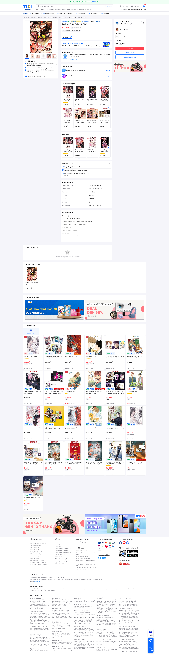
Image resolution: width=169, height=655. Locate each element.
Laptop (88, 623)
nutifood (95, 589)
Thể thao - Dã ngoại (104, 602)
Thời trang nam (56, 608)
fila (49, 590)
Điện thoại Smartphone (36, 628)
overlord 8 (90, 9)
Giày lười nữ (65, 626)
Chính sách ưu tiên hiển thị (83, 558)
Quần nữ (63, 600)
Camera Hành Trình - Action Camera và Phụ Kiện (128, 631)
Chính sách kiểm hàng (35, 554)
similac (126, 589)
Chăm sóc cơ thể (37, 638)
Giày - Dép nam (57, 631)
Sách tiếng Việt (100, 649)
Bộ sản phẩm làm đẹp (39, 645)
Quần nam (62, 610)
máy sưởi (121, 641)
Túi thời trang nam (57, 646)
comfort (131, 589)
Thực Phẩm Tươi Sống (36, 611)
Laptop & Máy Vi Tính (108, 608)
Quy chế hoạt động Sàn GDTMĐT (84, 542)
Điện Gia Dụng (34, 649)
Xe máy (101, 643)
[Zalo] (127, 542)
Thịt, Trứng (38, 613)
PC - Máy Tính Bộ (81, 623)
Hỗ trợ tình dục (42, 644)
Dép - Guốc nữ (63, 624)
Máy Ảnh (132, 636)
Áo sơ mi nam (62, 612)
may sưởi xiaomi (126, 645)
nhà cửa (64, 9)
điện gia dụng (40, 9)
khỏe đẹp (58, 9)
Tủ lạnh (123, 601)
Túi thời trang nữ (57, 640)
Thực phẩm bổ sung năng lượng (129, 621)
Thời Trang (110, 600)
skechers (81, 589)
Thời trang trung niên (60, 605)
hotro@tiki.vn (43, 562)
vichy (46, 590)
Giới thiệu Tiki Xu (59, 556)
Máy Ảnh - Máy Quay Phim (127, 626)
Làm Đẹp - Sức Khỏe (36, 634)
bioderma (70, 589)
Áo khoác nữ (64, 601)
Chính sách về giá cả (81, 550)
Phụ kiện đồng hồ (81, 614)
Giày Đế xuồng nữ (62, 628)
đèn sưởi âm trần (126, 651)
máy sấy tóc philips (130, 643)
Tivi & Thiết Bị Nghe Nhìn (105, 610)
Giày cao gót (55, 624)
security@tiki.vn (42, 564)
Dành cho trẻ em (37, 620)
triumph (90, 589)
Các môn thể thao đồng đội (129, 617)
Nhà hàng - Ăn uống (105, 633)
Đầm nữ (58, 600)
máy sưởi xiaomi (130, 647)
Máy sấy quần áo (126, 605)
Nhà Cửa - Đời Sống (80, 626)
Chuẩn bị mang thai (38, 608)
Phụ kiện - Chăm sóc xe (102, 641)
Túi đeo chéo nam (61, 648)
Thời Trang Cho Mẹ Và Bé (36, 600)
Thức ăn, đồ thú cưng (38, 621)
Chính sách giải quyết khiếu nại (63, 552)
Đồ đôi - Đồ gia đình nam (63, 614)
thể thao (73, 9)
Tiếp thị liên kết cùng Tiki (61, 559)
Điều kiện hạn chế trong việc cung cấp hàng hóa (86, 553)
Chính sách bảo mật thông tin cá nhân (64, 550)
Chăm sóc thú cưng (79, 641)
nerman (104, 589)
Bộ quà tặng (82, 648)
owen (56, 589)
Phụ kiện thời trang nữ (79, 606)
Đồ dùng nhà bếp (34, 650)
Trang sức (76, 612)
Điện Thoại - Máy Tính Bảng (38, 626)
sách (68, 9)
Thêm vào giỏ (129, 53)
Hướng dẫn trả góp (34, 558)
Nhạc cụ (86, 635)
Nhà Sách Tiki (100, 647)
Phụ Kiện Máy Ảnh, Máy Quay (126, 628)
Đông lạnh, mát (40, 616)
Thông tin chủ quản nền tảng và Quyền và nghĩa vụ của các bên (86, 568)
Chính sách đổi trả (34, 556)
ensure (61, 589)
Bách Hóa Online (79, 639)
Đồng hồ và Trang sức (81, 610)
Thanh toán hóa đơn (101, 631)
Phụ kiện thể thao (128, 613)
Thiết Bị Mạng (83, 621)
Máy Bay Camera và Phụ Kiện (128, 636)
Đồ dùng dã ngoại (128, 612)
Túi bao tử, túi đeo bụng (66, 650)
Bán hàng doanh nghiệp (61, 561)
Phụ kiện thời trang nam (83, 607)
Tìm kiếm (109, 6)
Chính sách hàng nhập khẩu (37, 560)
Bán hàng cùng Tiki (81, 544)
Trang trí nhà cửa (78, 628)
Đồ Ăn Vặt (79, 645)
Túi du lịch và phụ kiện (83, 600)
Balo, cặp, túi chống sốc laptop (84, 600)
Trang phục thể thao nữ (124, 610)
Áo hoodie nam (59, 613)
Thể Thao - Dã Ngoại (125, 608)
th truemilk (47, 589)
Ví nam (54, 648)
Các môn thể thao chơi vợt (128, 618)
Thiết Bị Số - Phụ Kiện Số (103, 615)
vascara (32, 589)
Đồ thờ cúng (80, 635)
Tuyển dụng (58, 546)
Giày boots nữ (58, 626)
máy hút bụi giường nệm (128, 648)
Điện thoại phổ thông (38, 629)
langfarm (37, 590)
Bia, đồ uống (35, 619)
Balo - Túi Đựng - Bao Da (128, 632)
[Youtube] (124, 542)
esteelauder (41, 589)
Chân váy (62, 602)
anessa (113, 589)
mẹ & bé (51, 9)
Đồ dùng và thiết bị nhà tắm (85, 632)
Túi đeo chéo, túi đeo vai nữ (59, 642)
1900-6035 (37, 542)
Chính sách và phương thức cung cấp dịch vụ (85, 561)
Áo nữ (53, 600)
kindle (99, 589)
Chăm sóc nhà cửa (39, 623)
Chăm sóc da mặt (34, 636)
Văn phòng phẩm (109, 649)
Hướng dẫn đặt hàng (35, 549)
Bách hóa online (104, 607)
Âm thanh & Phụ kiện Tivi (125, 600)
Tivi (122, 604)
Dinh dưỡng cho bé (38, 604)
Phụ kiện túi (68, 643)
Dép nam (60, 634)
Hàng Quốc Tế (100, 598)
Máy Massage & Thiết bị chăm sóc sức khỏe (40, 639)
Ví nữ (68, 642)
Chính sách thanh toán (82, 556)
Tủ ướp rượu (135, 605)
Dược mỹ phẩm (44, 645)
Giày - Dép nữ (56, 622)
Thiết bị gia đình (44, 650)
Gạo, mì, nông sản (38, 617)
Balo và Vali (78, 598)
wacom (109, 589)
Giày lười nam (55, 633)
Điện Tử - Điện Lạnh (125, 598)
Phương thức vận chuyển (36, 551)
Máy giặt (123, 602)
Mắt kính (88, 606)
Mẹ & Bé (106, 605)
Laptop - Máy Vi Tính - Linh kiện (84, 617)
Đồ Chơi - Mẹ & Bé (35, 598)
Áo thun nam (55, 610)
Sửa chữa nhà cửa (81, 629)
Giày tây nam (63, 633)
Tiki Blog (57, 544)
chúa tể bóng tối (81, 9)
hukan (42, 590)
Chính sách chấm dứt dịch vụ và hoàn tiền (85, 564)
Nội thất (82, 631)
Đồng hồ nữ (83, 612)
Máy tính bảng (36, 631)
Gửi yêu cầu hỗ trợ (34, 547)
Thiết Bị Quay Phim (127, 635)
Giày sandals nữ (61, 625)
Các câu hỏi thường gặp (36, 545)
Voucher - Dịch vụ (101, 629)
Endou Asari (98, 21)
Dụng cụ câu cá (126, 616)
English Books (105, 650)
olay (122, 589)
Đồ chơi (46, 600)
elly (74, 589)
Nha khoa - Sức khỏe (106, 635)
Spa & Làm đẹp (107, 632)
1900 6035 (37, 581)
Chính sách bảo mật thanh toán (63, 548)
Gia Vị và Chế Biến (81, 644)
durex (65, 589)
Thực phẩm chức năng (38, 637)
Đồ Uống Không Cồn (83, 647)
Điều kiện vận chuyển (60, 563)
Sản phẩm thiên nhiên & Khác (39, 640)
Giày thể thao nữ (131, 620)
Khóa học (109, 631)
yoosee (118, 589)
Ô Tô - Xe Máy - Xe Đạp (103, 639)
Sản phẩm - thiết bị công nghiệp (106, 609)
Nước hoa (35, 644)
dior (36, 589)
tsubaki (53, 590)
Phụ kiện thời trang (80, 604)
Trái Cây (32, 613)
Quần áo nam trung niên (61, 617)
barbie (53, 589)
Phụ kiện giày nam (59, 636)
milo (77, 589)
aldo (86, 589)
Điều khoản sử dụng (60, 554)
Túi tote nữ (61, 643)
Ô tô (105, 643)
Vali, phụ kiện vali (90, 601)
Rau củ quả (35, 614)
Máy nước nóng (128, 604)
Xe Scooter (110, 643)
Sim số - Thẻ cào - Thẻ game (109, 636)
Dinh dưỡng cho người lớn (39, 605)
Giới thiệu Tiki (58, 542)
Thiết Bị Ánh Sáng (128, 629)
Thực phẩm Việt (43, 614)
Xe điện (111, 641)
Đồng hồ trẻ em (91, 614)
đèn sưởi (126, 641)
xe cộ (46, 9)
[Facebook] (120, 542)
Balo (75, 600)
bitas (135, 589)
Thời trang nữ (56, 598)
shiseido (32, 590)
